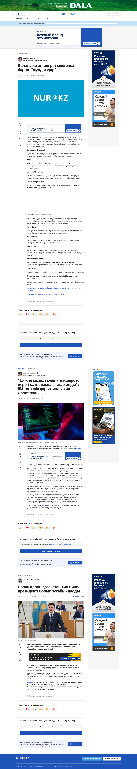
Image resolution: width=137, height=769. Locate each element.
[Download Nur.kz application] (68, 5)
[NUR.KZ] (68, 13)
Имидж (64, 19)
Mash (48, 505)
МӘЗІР (23, 14)
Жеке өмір (41, 19)
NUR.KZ (30, 146)
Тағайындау (28, 575)
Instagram (76, 356)
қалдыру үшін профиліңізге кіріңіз (60, 338)
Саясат (20, 575)
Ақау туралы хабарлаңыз (92, 758)
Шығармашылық (31, 19)
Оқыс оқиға (56, 19)
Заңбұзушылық (32, 368)
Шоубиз (19, 19)
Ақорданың (31, 682)
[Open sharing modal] (20, 138)
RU (109, 14)
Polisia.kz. (77, 448)
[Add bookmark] (20, 145)
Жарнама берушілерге (112, 758)
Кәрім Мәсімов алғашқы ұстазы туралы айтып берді (47, 294)
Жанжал (49, 19)
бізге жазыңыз (48, 301)
